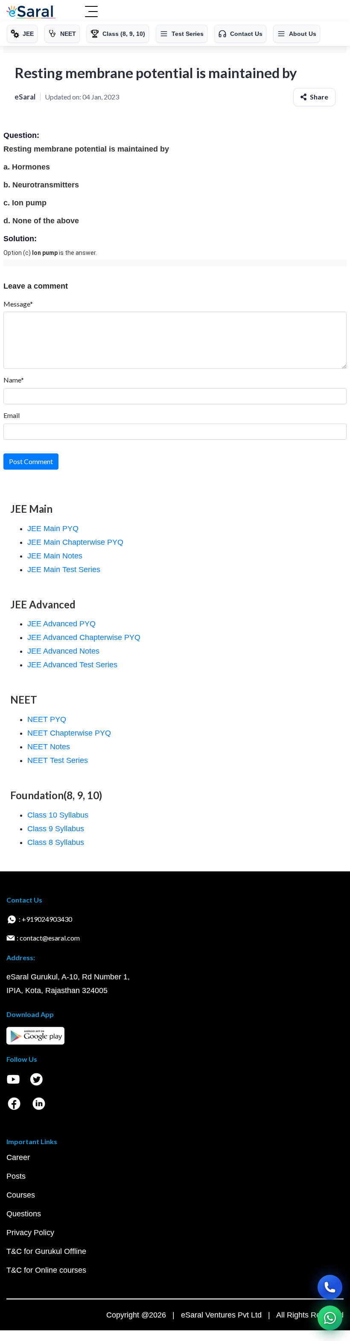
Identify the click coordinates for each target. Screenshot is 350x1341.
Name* (13, 380)
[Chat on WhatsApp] (330, 1318)
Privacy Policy (30, 1232)
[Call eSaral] (330, 1287)
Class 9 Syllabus (55, 828)
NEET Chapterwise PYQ (69, 733)
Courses (20, 1195)
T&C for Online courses (46, 1270)
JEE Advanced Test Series (72, 664)
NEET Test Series (57, 760)
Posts (16, 1176)
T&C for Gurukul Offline (46, 1251)
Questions (23, 1214)
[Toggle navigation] (91, 12)
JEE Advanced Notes (63, 651)
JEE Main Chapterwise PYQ (75, 542)
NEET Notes (48, 746)
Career (18, 1157)
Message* (18, 304)
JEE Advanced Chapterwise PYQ (83, 637)
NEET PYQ (46, 719)
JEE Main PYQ (53, 528)
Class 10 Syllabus (57, 815)
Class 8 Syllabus (55, 842)
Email (11, 415)
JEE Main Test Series (63, 569)
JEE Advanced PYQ (61, 623)
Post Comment (31, 461)
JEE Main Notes (54, 556)
